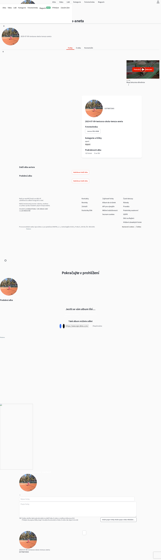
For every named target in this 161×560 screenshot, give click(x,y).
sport (87, 141)
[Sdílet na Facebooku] (60, 326)
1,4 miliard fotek (30, 209)
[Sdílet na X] (63, 326)
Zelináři (84, 206)
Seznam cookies (108, 214)
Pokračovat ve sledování (143, 69)
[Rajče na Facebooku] (19, 215)
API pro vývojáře (108, 206)
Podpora (126, 194)
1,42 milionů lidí (25, 211)
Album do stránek (109, 202)
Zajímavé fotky (108, 198)
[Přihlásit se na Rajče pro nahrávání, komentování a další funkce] (158, 2)
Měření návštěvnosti (110, 210)
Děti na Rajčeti (128, 218)
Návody (126, 202)
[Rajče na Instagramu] (20, 215)
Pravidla (126, 206)
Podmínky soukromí (130, 210)
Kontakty (85, 198)
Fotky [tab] (70, 48)
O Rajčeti (85, 194)
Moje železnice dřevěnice (135, 82)
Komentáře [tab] (88, 48)
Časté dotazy (128, 198)
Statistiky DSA (87, 210)
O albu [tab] (78, 48)
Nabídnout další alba (80, 172)
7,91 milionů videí (42, 209)
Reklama (105, 194)
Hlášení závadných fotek (132, 222)
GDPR (125, 214)
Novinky (85, 202)
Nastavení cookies (128, 227)
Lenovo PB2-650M (93, 131)
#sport (87, 144)
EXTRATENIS (24, 552)
